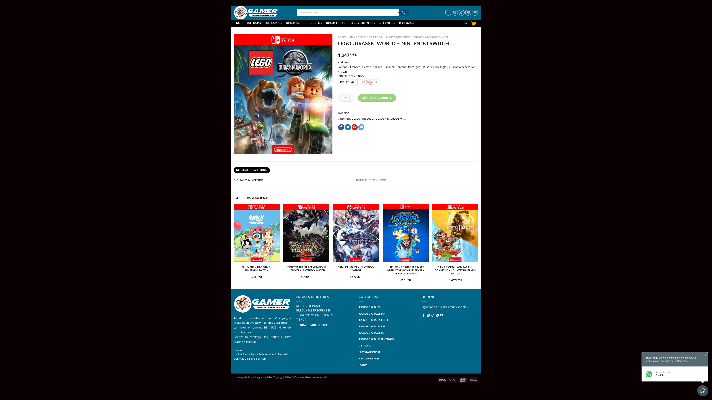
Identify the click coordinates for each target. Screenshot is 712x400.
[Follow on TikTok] (462, 13)
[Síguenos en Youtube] (475, 13)
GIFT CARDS (386, 23)
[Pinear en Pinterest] (355, 127)
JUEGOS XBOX (334, 23)
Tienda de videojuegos (366, 37)
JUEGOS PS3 (254, 23)
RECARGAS (405, 23)
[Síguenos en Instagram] (455, 13)
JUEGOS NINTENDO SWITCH (431, 37)
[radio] (347, 82)
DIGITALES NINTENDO (351, 76)
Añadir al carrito (377, 97)
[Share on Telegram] (361, 127)
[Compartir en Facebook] (341, 127)
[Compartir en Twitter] (348, 127)
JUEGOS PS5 (293, 23)
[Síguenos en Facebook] (448, 13)
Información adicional (251, 170)
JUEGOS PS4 (272, 23)
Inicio (239, 23)
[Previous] (234, 246)
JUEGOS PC (313, 23)
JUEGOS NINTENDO (361, 23)
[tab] (252, 170)
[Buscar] (404, 12)
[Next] (478, 246)
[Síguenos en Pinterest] (468, 13)
